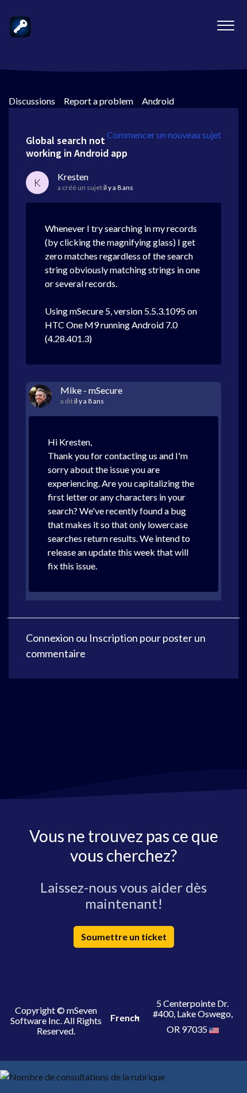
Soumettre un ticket (124, 936)
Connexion (50, 637)
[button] (225, 22)
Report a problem (98, 100)
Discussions (32, 100)
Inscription (113, 637)
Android (158, 100)
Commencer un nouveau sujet (164, 134)
